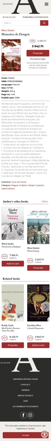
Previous (5, 229)
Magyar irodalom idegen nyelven (27, 185)
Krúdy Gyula (7, 325)
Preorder (38, 53)
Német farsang (33, 251)
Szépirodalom (8, 188)
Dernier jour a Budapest (11, 246)
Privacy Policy (25, 395)
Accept (25, 435)
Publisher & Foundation (35, 17)
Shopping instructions (25, 379)
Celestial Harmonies (35, 328)
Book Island (9, 17)
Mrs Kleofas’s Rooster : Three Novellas (11, 329)
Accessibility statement (25, 406)
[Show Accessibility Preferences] (44, 434)
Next (46, 229)
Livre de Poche (19, 182)
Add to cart (13, 263)
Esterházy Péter (34, 325)
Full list (45, 201)
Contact (25, 384)
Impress (26, 390)
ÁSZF (25, 401)
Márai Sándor (8, 30)
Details (31, 428)
